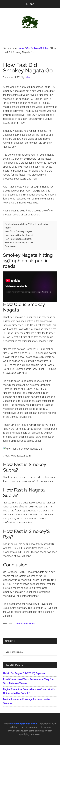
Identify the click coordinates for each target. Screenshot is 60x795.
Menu (30, 3)
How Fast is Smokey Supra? (19, 235)
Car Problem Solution (25, 623)
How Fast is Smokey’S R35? (19, 242)
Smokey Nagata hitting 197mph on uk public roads (27, 226)
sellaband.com (16, 727)
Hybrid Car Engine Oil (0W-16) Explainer (24, 673)
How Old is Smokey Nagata (18, 231)
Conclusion (10, 246)
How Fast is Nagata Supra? (18, 239)
